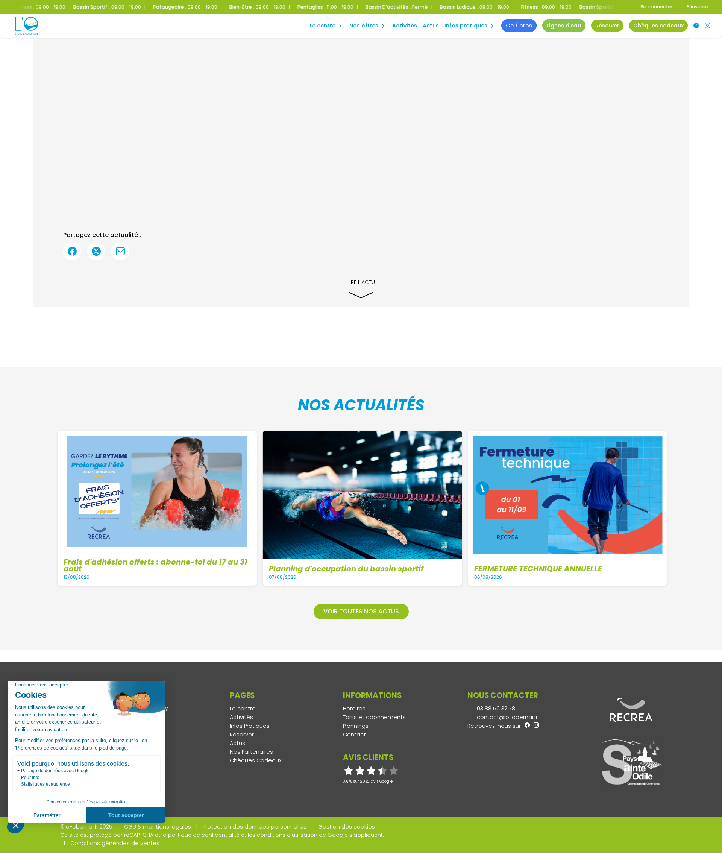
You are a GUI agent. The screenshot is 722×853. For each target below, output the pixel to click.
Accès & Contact (461, 15)
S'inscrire (697, 6)
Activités (404, 25)
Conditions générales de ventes (114, 843)
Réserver (242, 734)
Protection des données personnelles (254, 826)
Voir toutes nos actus (361, 611)
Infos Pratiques (465, 25)
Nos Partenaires (251, 752)
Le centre (243, 708)
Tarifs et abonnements (374, 717)
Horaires (354, 708)
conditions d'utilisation (287, 835)
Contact (354, 734)
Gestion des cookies (346, 826)
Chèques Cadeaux (256, 760)
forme (320, 17)
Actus (431, 25)
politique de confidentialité (204, 835)
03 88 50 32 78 (495, 708)
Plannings (356, 726)
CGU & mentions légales (157, 826)
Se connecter (656, 6)
